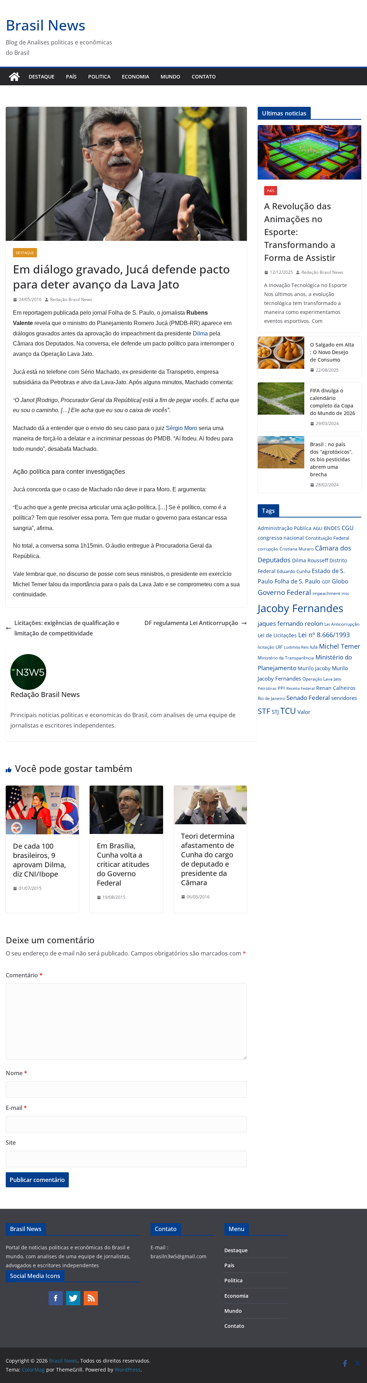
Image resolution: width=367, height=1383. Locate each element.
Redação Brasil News (71, 299)
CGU (348, 528)
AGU (317, 528)
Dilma (200, 333)
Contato (204, 76)
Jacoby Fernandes (300, 608)
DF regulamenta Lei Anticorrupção (191, 623)
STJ (275, 711)
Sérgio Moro (181, 428)
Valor (303, 711)
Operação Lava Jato (321, 679)
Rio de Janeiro (271, 698)
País (71, 76)
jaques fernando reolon (290, 623)
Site (11, 1142)
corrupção (268, 549)
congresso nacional (281, 537)
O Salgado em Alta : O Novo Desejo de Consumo (332, 352)
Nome (16, 1073)
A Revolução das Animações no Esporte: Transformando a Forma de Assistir (299, 231)
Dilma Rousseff (310, 560)
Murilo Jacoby (314, 668)
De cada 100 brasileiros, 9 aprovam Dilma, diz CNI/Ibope (39, 860)
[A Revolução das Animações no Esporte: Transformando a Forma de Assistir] (309, 152)
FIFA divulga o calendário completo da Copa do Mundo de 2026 (332, 401)
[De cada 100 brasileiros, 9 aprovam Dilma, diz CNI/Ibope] (42, 791)
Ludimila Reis (296, 647)
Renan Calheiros (336, 688)
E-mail (16, 1108)
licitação (266, 647)
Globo (340, 581)
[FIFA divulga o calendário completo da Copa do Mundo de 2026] (281, 407)
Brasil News (45, 25)
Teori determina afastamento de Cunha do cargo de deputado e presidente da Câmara (207, 859)
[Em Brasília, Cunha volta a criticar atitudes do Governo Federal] (126, 791)
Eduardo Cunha (293, 571)
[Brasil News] (14, 76)
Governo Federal (284, 592)
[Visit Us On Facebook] (55, 1294)
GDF (326, 582)
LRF (279, 647)
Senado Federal (308, 697)
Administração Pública (284, 528)
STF (264, 711)
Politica (99, 76)
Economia (135, 76)
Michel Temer (339, 646)
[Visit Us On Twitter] (73, 1294)
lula (314, 647)
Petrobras (267, 688)
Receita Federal (300, 688)
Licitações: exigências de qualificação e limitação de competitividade (66, 628)
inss (345, 593)
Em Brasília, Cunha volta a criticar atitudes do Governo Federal (123, 864)
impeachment (326, 593)
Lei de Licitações (277, 635)
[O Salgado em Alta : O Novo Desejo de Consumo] (281, 357)
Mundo (170, 76)
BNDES (332, 528)
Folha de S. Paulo (297, 581)
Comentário (24, 975)
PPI (281, 688)
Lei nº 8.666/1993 (324, 634)
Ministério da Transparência (286, 658)
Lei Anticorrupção (341, 624)
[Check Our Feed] (90, 1294)
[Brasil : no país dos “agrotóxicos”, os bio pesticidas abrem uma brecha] (281, 464)
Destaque (41, 76)
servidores (344, 697)
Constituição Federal (327, 538)
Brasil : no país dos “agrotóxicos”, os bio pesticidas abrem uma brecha (331, 459)
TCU (288, 710)
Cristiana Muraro (297, 549)
